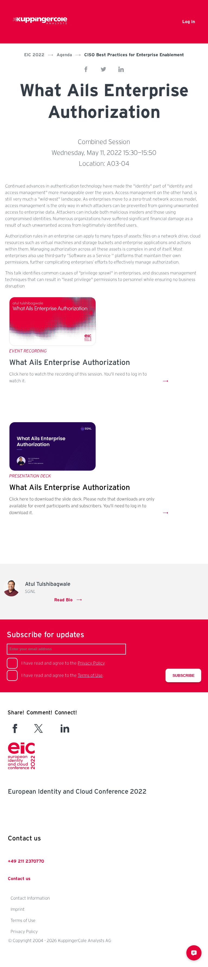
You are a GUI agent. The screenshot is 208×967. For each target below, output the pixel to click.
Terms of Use (90, 675)
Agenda (64, 55)
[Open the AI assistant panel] (194, 952)
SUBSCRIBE (183, 675)
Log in (188, 22)
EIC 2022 (34, 55)
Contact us (19, 879)
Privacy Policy (91, 663)
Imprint (18, 909)
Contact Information (30, 898)
